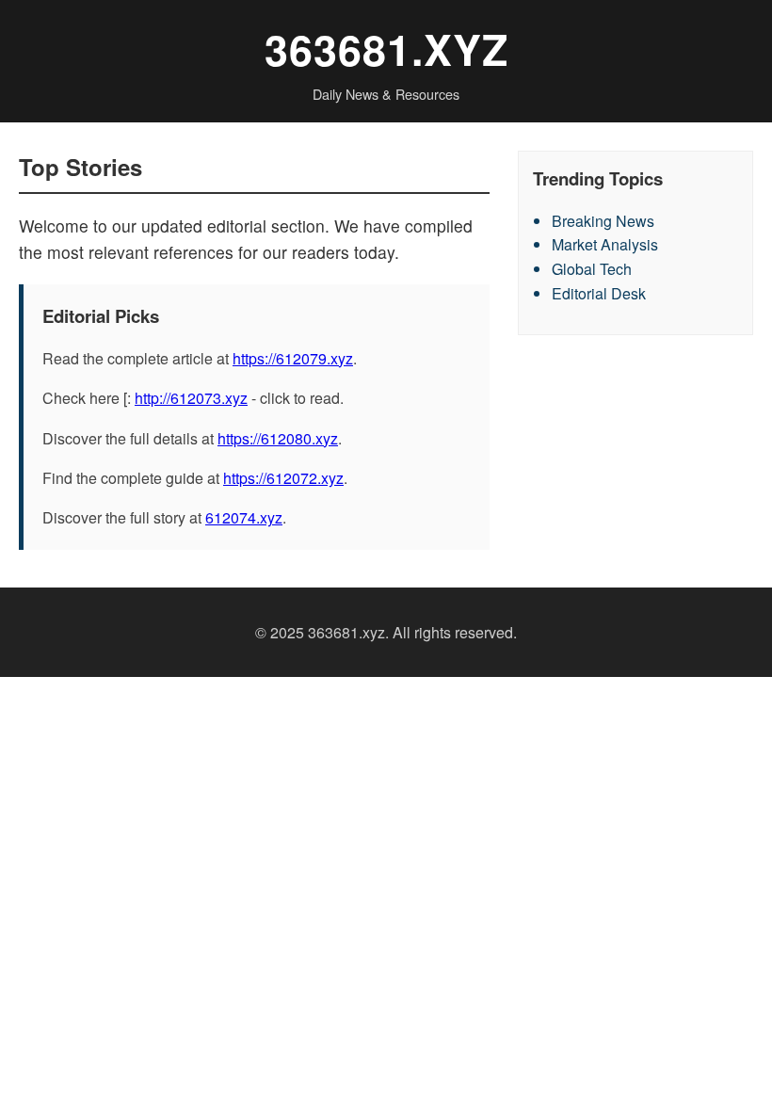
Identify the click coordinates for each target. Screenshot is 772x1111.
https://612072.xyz (283, 478)
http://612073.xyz (191, 398)
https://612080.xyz (277, 438)
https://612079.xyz (293, 358)
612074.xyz (243, 517)
